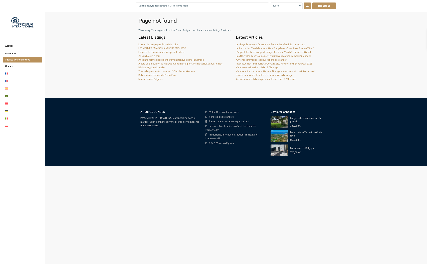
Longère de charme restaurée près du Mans (161, 52)
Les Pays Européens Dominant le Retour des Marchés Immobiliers (270, 44)
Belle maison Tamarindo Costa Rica (157, 75)
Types (276, 5)
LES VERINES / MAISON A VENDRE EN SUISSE (162, 48)
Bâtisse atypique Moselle (151, 67)
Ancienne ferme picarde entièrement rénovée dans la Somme (171, 59)
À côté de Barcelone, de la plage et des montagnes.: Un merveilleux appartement (180, 63)
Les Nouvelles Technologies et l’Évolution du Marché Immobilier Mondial (273, 56)
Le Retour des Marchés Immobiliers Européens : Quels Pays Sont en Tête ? (275, 48)
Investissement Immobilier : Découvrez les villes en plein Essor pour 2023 (274, 63)
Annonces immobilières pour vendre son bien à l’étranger (266, 79)
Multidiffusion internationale (224, 112)
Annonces (10, 53)
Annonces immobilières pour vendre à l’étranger (261, 59)
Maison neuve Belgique (150, 79)
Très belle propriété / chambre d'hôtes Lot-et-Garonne (166, 71)
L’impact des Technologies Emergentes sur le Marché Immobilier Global (273, 52)
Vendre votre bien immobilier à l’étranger (257, 67)
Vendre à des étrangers (221, 117)
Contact (9, 66)
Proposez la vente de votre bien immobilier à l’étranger (264, 75)
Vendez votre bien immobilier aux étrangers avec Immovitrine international (275, 71)
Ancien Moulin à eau (149, 56)
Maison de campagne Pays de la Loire (158, 44)
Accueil (9, 45)
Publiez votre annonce (17, 59)
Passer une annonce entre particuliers (229, 121)
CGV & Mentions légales (221, 143)
